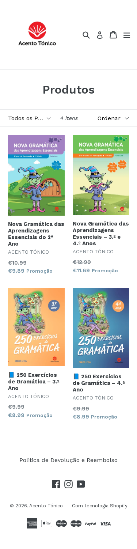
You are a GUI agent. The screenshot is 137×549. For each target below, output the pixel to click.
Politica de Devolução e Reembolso (68, 460)
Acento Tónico (46, 505)
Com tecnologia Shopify (100, 505)
